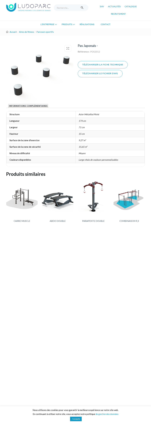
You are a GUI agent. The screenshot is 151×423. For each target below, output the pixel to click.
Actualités (114, 6)
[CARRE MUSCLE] (22, 197)
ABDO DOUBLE (58, 221)
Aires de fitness (26, 32)
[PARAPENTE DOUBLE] (93, 197)
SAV (102, 6)
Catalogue (131, 6)
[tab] (28, 106)
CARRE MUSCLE (22, 221)
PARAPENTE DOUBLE (93, 221)
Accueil (13, 32)
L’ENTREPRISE (48, 24)
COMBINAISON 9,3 (129, 221)
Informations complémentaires (28, 106)
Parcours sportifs (45, 32)
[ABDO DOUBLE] (57, 197)
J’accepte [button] (76, 419)
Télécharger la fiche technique (102, 64)
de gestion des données (107, 414)
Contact (105, 24)
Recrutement (118, 14)
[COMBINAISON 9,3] (129, 197)
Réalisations (87, 24)
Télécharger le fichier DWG (100, 73)
